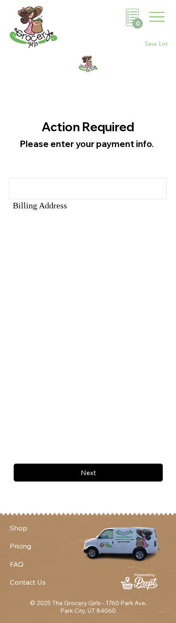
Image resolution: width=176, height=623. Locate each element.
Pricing (20, 546)
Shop (18, 528)
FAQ (16, 564)
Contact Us (28, 582)
